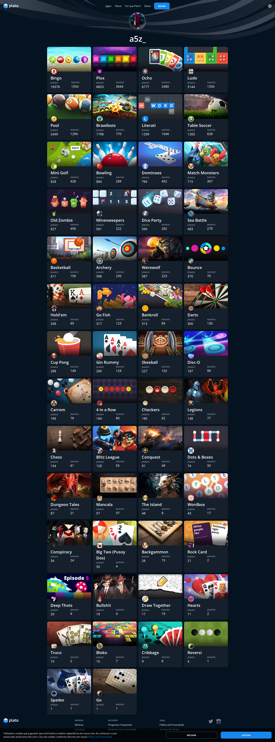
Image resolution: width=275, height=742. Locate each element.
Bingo (56, 78)
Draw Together (156, 605)
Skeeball (150, 362)
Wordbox (196, 504)
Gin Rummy (107, 362)
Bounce (194, 267)
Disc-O (193, 362)
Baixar (162, 6)
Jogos (108, 6)
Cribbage (150, 652)
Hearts (193, 605)
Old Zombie (62, 220)
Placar (118, 6)
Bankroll (150, 315)
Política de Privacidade (172, 724)
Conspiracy (61, 552)
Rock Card (197, 552)
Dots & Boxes (200, 457)
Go (99, 700)
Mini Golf (59, 172)
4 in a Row (106, 409)
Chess (56, 457)
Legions (194, 409)
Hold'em (59, 315)
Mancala (104, 504)
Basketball (61, 267)
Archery (103, 267)
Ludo (192, 78)
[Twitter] (210, 721)
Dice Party (151, 220)
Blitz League (107, 457)
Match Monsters (203, 172)
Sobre (147, 6)
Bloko (101, 652)
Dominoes (152, 172)
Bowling (104, 172)
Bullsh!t (103, 605)
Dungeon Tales (65, 504)
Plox (100, 78)
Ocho (147, 78)
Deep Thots (61, 605)
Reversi (194, 652)
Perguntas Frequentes (120, 724)
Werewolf (151, 267)
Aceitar (246, 735)
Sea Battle (197, 220)
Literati (149, 125)
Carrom (58, 409)
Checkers (151, 409)
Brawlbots (106, 125)
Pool (55, 125)
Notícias (79, 724)
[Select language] (270, 6)
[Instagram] (218, 721)
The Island (152, 504)
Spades (57, 700)
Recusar (191, 735)
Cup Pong (60, 362)
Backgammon (155, 552)
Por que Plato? (133, 6)
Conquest (151, 457)
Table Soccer (199, 125)
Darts (192, 315)
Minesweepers (110, 220)
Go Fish (103, 315)
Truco (56, 652)
